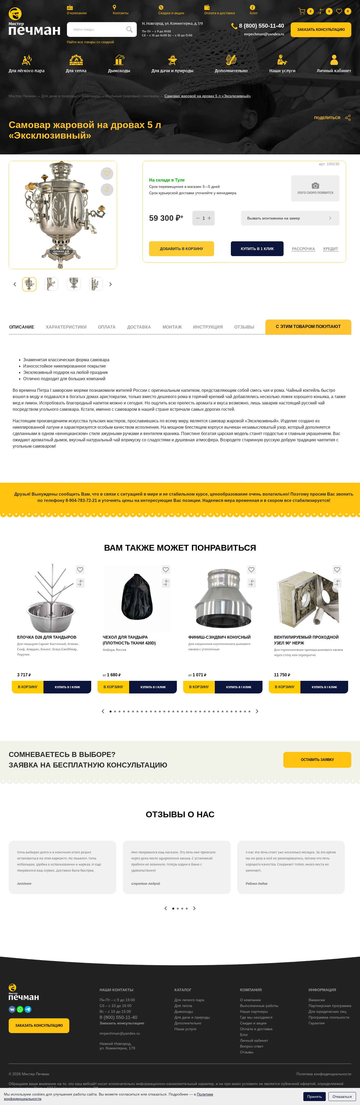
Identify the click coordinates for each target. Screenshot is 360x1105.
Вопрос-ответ (251, 1046)
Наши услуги (185, 1029)
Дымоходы (183, 1011)
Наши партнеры (254, 1011)
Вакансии (317, 1000)
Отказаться (342, 1096)
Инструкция (208, 327)
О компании (77, 13)
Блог (254, 13)
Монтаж (172, 327)
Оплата (107, 327)
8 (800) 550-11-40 (261, 25)
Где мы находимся (256, 1017)
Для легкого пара (189, 1000)
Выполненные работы (259, 1006)
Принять (314, 1096)
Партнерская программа (330, 1006)
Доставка (139, 327)
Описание (21, 327)
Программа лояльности (329, 1017)
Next (110, 284)
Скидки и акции (171, 13)
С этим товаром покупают (308, 326)
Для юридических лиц (327, 1011)
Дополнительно (187, 1023)
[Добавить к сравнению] (107, 189)
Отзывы (244, 327)
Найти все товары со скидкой (90, 42)
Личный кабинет (254, 1040)
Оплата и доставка (219, 13)
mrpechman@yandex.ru (264, 34)
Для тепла (183, 1006)
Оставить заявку (317, 760)
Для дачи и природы (59, 96)
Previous (14, 284)
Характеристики (66, 327)
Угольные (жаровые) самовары (132, 96)
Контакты (121, 13)
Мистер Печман (22, 96)
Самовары (91, 96)
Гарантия (317, 1023)
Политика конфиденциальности (323, 1074)
